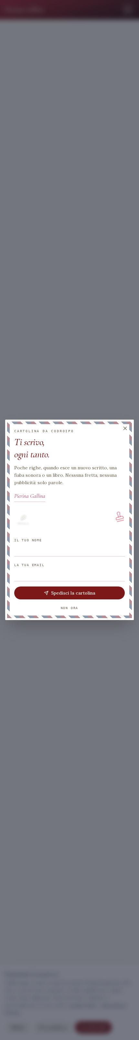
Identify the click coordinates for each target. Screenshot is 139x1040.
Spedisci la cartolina (73, 593)
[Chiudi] (125, 428)
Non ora (70, 608)
